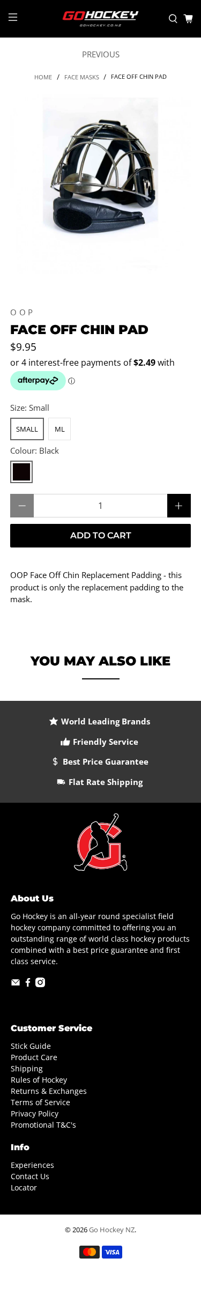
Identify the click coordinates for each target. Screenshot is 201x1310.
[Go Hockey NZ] (100, 19)
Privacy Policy (34, 1113)
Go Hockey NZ (112, 1229)
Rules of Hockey (39, 1080)
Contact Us (30, 1176)
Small (27, 429)
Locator (24, 1187)
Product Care (34, 1057)
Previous (101, 54)
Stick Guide (31, 1046)
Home (43, 77)
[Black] (21, 472)
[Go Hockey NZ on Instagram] (40, 984)
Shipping (27, 1068)
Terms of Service (40, 1102)
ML (60, 429)
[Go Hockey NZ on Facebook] (28, 984)
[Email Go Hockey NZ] (15, 984)
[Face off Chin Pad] (100, 184)
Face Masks (81, 77)
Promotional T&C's (43, 1125)
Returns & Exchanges (49, 1091)
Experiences (32, 1165)
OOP (22, 312)
